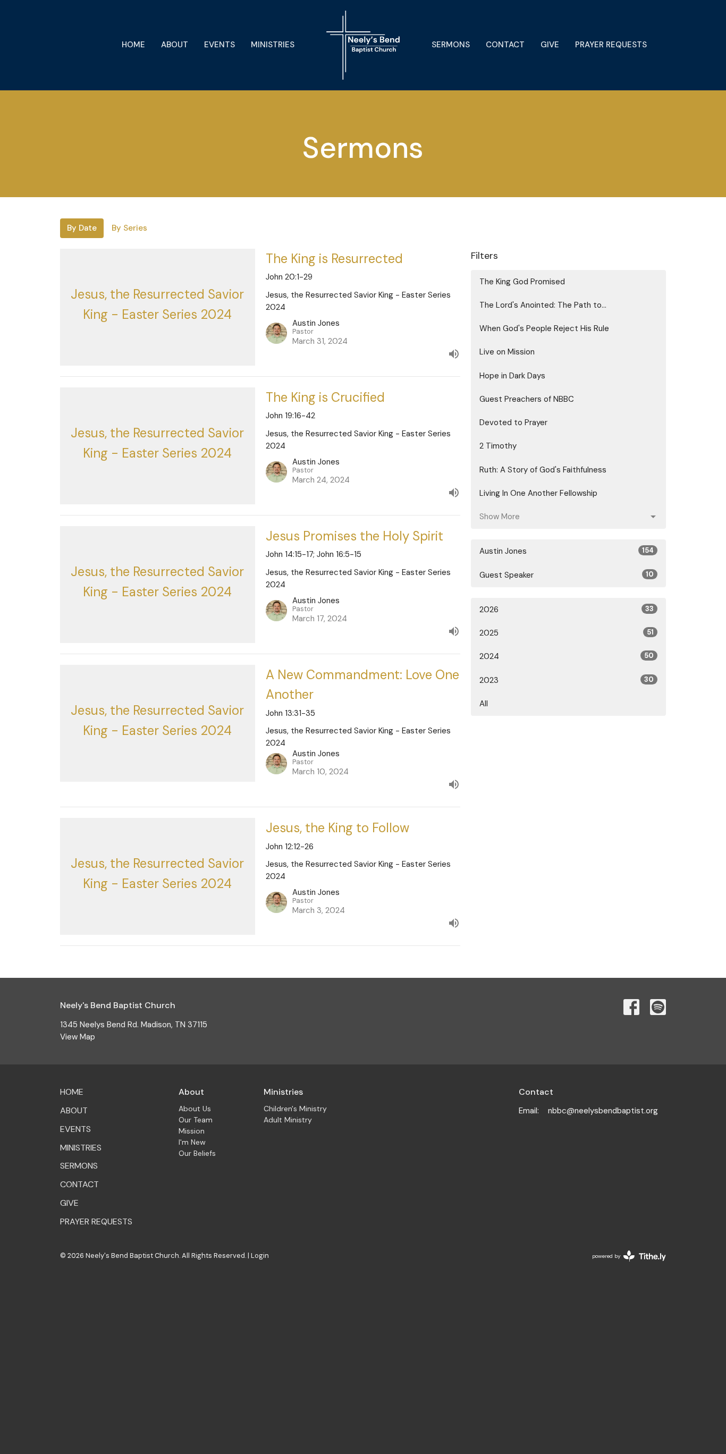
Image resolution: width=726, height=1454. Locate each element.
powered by (623, 1265)
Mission (192, 1131)
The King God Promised (522, 281)
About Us (195, 1108)
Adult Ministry (288, 1120)
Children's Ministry (295, 1108)
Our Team (196, 1120)
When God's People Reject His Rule (544, 328)
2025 (566, 633)
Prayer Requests (611, 44)
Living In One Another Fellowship (538, 493)
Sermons (451, 44)
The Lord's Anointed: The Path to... (542, 305)
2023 (566, 680)
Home (133, 44)
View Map (77, 1037)
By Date (82, 228)
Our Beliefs (197, 1153)
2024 (566, 656)
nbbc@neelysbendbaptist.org (603, 1110)
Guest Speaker (566, 575)
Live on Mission (507, 351)
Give (550, 44)
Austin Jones (566, 551)
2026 (566, 609)
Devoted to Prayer (513, 422)
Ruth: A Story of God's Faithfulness (542, 469)
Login (260, 1255)
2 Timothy (498, 446)
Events (219, 44)
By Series (129, 228)
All (483, 703)
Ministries (272, 44)
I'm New (192, 1142)
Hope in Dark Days (512, 375)
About (174, 44)
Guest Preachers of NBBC (526, 399)
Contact (505, 44)
